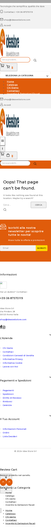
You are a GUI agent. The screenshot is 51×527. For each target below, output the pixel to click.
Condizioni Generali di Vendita (18, 355)
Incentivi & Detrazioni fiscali (23, 94)
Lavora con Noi (10, 366)
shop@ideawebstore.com (13, 319)
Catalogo (9, 496)
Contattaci (8, 352)
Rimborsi (7, 401)
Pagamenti (8, 390)
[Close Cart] (6, 477)
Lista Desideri (10, 436)
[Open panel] (2, 141)
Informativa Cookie (12, 363)
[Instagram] (3, 328)
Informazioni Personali (14, 429)
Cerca (35, 60)
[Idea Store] (9, 55)
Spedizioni (8, 394)
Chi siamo (10, 499)
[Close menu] (0, 510)
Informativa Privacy (13, 359)
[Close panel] (6, 489)
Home (8, 493)
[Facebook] (1, 328)
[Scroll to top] (3, 482)
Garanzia (7, 405)
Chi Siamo (8, 348)
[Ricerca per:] (17, 205)
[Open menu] (2, 149)
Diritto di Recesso (12, 398)
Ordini (6, 432)
